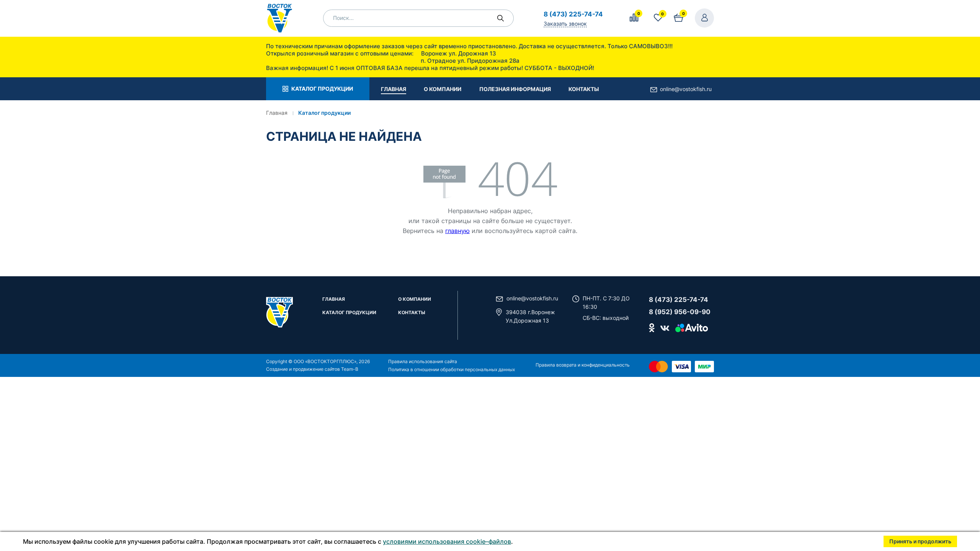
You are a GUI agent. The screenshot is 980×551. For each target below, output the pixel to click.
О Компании (414, 299)
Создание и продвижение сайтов (303, 369)
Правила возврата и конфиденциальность (583, 365)
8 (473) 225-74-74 (573, 14)
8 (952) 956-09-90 (679, 312)
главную (457, 231)
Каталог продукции (349, 312)
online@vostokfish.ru (686, 89)
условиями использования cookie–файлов (447, 541)
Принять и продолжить (920, 541)
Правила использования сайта (422, 361)
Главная (333, 299)
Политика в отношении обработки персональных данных (451, 369)
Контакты (411, 312)
